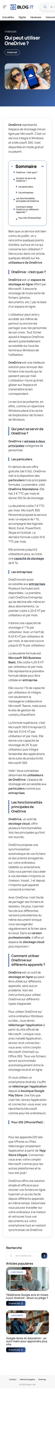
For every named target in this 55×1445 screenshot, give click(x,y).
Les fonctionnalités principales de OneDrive (27, 199)
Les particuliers (25, 186)
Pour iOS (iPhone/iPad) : (29, 219)
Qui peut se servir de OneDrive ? (26, 179)
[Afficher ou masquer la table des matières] (40, 166)
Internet (12, 52)
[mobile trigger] (5, 7)
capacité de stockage (29, 558)
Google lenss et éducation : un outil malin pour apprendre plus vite (26, 1341)
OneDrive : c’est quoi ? (26, 172)
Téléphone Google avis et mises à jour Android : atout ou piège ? (27, 1296)
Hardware (17, 1272)
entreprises (37, 584)
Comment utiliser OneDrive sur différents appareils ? (27, 209)
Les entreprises (25, 192)
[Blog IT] (22, 7)
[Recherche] (45, 7)
